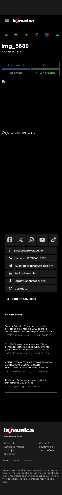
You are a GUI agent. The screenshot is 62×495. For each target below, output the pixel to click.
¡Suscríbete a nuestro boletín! (34, 266)
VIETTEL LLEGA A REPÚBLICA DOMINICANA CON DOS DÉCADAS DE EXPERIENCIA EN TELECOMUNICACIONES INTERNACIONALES (28, 365)
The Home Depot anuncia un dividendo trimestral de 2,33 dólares (26, 381)
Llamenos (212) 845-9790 (30, 258)
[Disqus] (31, 182)
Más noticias (16, 394)
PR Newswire (13, 314)
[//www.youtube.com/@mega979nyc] (42, 239)
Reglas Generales (26, 273)
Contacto (21, 289)
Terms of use (47, 450)
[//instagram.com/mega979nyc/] (31, 239)
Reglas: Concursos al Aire (30, 281)
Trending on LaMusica (20, 299)
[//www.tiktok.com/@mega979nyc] (53, 239)
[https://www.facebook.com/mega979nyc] (10, 239)
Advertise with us (14, 446)
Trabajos (9, 450)
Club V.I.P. (44, 443)
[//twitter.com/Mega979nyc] (20, 239)
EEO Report (10, 454)
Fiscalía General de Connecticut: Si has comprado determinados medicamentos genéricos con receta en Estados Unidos (28, 347)
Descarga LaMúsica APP (29, 251)
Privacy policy (47, 446)
